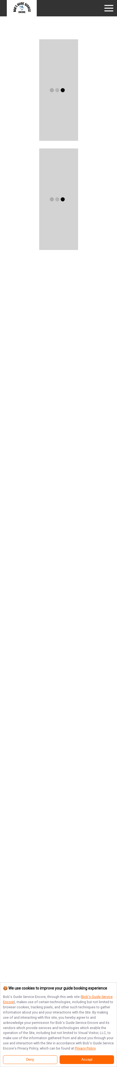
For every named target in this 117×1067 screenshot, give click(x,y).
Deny (30, 1060)
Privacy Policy (85, 1048)
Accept (87, 1060)
